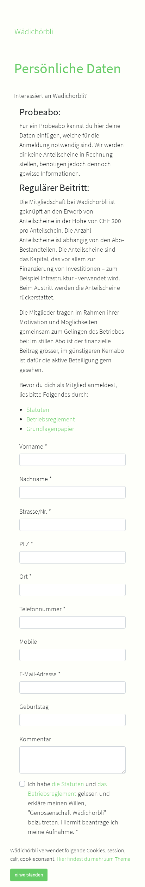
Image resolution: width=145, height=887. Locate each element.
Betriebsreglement (50, 419)
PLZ (26, 544)
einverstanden (29, 874)
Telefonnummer (42, 609)
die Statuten (68, 784)
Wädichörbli (33, 31)
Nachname (35, 479)
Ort (25, 576)
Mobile (28, 641)
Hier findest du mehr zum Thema (94, 858)
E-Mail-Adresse (40, 674)
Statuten (37, 409)
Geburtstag (34, 706)
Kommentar (35, 739)
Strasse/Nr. (35, 511)
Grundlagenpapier (50, 429)
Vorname (33, 446)
